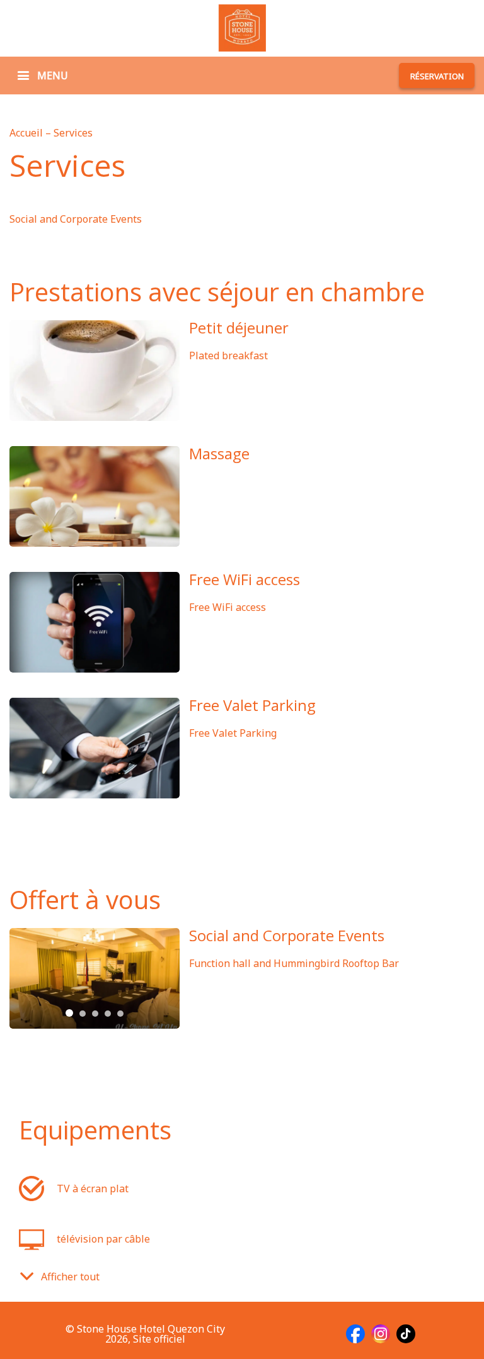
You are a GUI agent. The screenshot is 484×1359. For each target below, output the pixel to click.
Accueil (27, 133)
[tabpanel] (94, 978)
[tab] (69, 1013)
